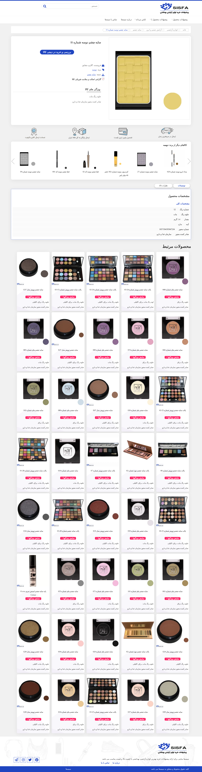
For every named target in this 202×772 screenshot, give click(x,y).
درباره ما (116, 763)
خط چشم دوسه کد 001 (61, 172)
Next (189, 161)
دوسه (94, 70)
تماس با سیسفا (111, 20)
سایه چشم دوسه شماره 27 (147, 172)
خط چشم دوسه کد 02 (91, 172)
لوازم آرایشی (172, 30)
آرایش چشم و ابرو (154, 30)
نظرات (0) (163, 186)
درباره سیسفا (126, 20)
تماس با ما (105, 763)
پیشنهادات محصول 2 (159, 20)
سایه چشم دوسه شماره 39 (30, 172)
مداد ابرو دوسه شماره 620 (177, 172)
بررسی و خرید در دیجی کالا (57, 52)
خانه (184, 30)
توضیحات (181, 186)
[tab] (181, 186)
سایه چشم (137, 30)
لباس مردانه (141, 20)
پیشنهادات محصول (180, 20)
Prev (12, 161)
